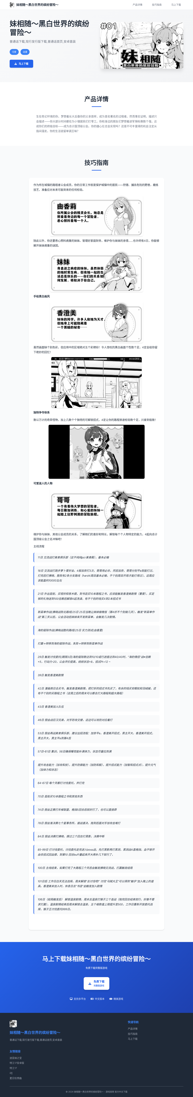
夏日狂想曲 (16, 1078)
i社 (11, 1073)
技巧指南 (157, 4)
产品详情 (137, 4)
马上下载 (176, 4)
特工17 (13, 1068)
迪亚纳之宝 (16, 1057)
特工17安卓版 (17, 1062)
